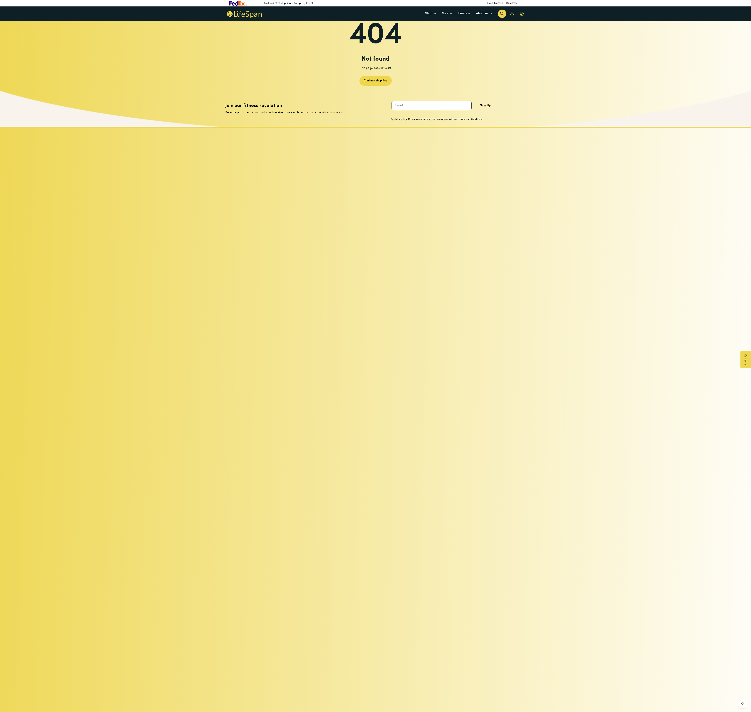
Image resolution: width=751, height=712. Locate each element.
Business (464, 13)
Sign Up (485, 105)
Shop (428, 13)
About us (482, 13)
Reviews (511, 3)
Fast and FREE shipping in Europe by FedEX (289, 3)
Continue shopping (375, 80)
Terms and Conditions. (470, 119)
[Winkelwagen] (522, 13)
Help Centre (495, 3)
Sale (445, 13)
